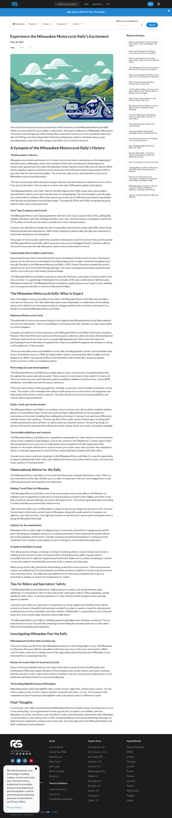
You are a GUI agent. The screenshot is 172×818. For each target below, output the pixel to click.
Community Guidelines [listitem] (61, 799)
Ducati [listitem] (130, 766)
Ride (86, 4)
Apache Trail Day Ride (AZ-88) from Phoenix (143, 196)
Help (55, 812)
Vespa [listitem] (130, 800)
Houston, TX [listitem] (94, 761)
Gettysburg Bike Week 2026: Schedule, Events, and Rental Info (143, 132)
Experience (97, 4)
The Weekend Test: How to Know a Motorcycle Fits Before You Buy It (144, 68)
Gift (108, 4)
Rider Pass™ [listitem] (55, 761)
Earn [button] (150, 4)
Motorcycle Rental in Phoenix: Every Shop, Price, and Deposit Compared (144, 76)
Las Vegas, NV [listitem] (95, 756)
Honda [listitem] (130, 756)
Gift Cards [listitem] (54, 766)
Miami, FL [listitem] (93, 776)
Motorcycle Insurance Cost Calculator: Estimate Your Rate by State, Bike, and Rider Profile (143, 179)
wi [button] (30, 48)
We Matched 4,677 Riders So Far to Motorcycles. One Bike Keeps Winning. (143, 108)
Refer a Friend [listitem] (56, 771)
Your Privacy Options (38, 812)
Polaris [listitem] (130, 776)
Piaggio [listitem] (131, 795)
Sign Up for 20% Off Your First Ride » (86, 11)
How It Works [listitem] (56, 747)
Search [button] (152, 25)
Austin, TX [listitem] (93, 790)
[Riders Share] (15, 4)
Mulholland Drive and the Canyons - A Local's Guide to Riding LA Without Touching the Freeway (144, 188)
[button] (12, 761)
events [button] (21, 48)
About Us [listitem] (54, 776)
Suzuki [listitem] (130, 771)
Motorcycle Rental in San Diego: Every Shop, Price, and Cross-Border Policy (144, 60)
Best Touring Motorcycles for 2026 (143, 162)
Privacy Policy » (15, 807)
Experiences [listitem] (55, 756)
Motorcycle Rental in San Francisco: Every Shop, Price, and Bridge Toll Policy (144, 44)
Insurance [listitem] (54, 794)
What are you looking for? (127, 21)
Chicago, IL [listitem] (93, 795)
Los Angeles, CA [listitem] (96, 747)
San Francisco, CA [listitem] (97, 751)
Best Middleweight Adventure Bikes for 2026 (141, 147)
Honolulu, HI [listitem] (94, 781)
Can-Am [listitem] (131, 781)
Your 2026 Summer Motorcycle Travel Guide (142, 125)
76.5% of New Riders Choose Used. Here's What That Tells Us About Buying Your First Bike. (144, 91)
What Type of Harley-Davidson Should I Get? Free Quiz (142, 83)
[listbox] (34, 23)
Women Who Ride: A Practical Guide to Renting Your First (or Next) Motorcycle (142, 155)
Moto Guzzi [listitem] (133, 790)
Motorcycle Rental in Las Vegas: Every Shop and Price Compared (142, 52)
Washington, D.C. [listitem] (97, 771)
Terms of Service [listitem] (58, 789)
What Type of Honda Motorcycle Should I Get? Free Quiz (142, 99)
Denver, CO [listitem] (94, 766)
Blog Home (20, 24)
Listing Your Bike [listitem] (57, 751)
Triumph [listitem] (131, 761)
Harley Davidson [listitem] (135, 747)
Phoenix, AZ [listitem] (94, 785)
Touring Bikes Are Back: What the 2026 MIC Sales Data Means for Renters (143, 169)
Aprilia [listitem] (130, 785)
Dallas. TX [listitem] (93, 800)
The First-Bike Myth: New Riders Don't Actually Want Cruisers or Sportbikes (142, 117)
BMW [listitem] (130, 751)
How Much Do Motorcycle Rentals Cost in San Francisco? (143, 139)
